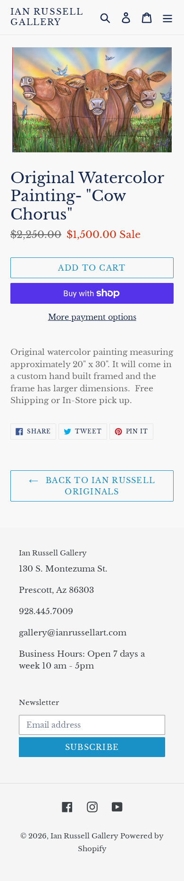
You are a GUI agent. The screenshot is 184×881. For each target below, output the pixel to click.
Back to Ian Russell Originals (99, 486)
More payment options (92, 317)
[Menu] (167, 17)
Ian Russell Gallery (46, 17)
